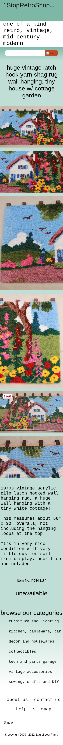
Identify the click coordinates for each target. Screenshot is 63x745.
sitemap (42, 709)
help (21, 709)
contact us (47, 699)
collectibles (22, 652)
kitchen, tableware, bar (35, 631)
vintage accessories (30, 672)
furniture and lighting (34, 621)
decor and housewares (31, 641)
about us (17, 699)
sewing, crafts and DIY (34, 682)
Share (8, 722)
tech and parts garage (33, 662)
